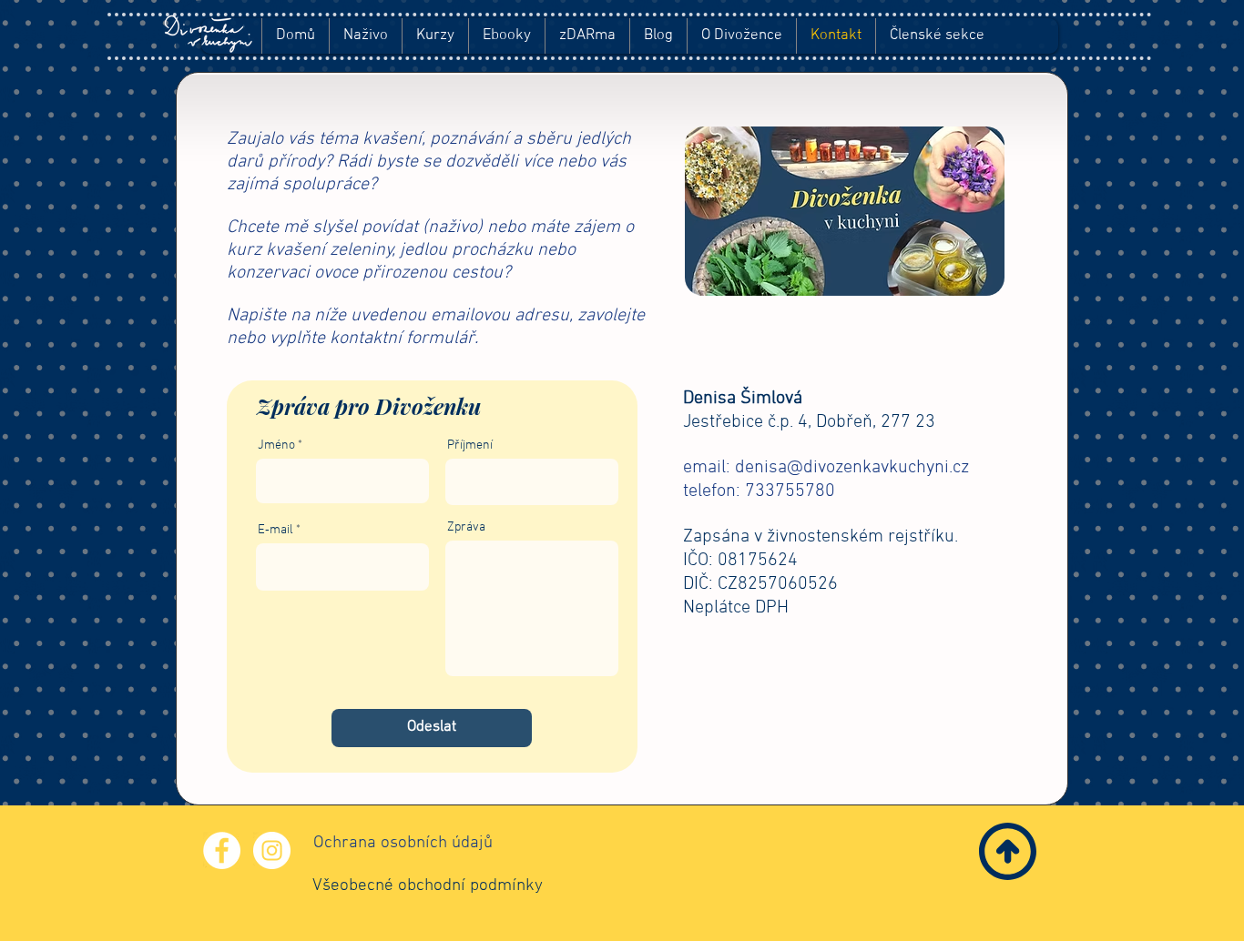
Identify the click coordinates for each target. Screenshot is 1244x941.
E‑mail (275, 530)
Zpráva (466, 527)
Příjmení (470, 446)
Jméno (276, 446)
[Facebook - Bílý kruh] (221, 850)
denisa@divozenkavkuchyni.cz (852, 468)
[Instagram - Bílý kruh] (272, 850)
